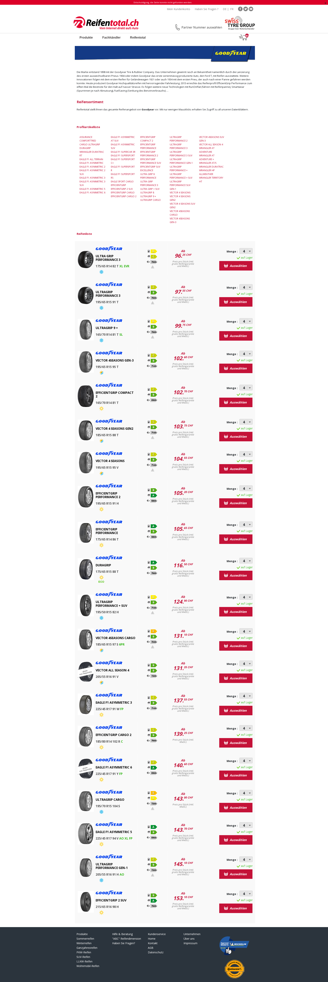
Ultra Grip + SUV (149, 189)
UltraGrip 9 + (148, 196)
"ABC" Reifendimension (126, 938)
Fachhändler (111, 37)
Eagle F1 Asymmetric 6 (92, 192)
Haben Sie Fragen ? (206, 9)
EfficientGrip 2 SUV (122, 189)
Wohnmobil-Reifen (87, 966)
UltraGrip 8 (147, 192)
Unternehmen (192, 934)
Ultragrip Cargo (150, 200)
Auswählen (238, 266)
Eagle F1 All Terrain (91, 159)
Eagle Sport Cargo (122, 181)
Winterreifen (83, 943)
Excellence (146, 170)
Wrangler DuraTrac (211, 166)
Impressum (190, 943)
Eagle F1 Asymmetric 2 (92, 166)
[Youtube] (251, 8)
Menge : (232, 251)
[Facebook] (240, 8)
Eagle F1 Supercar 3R (123, 152)
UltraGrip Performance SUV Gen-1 (180, 185)
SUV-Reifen (83, 957)
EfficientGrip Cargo (123, 192)
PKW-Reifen (83, 952)
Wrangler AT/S (207, 163)
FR (231, 9)
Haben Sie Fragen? (123, 943)
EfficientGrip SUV (150, 166)
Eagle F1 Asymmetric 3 (92, 177)
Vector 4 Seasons (180, 192)
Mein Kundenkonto (178, 9)
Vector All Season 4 (211, 144)
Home (151, 938)
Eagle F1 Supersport (123, 155)
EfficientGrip (118, 185)
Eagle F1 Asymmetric (91, 163)
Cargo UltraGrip (90, 144)
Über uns (189, 938)
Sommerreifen (85, 938)
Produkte (86, 37)
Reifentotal (138, 37)
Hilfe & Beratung (122, 934)
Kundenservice (157, 934)
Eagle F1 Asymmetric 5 (92, 189)
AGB (150, 948)
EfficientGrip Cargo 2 (123, 196)
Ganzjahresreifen (86, 948)
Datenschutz (155, 952)
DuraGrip (85, 148)
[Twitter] (245, 8)
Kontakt (153, 943)
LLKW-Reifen (84, 961)
